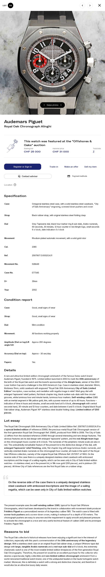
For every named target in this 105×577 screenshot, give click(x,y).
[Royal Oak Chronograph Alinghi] (90, 5)
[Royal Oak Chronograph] (82, 5)
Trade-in (53, 166)
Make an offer (71, 166)
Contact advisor (30, 176)
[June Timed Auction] (99, 5)
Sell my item (90, 166)
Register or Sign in (23, 166)
